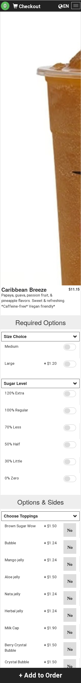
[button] (69, 347)
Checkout (29, 6)
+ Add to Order (40, 675)
